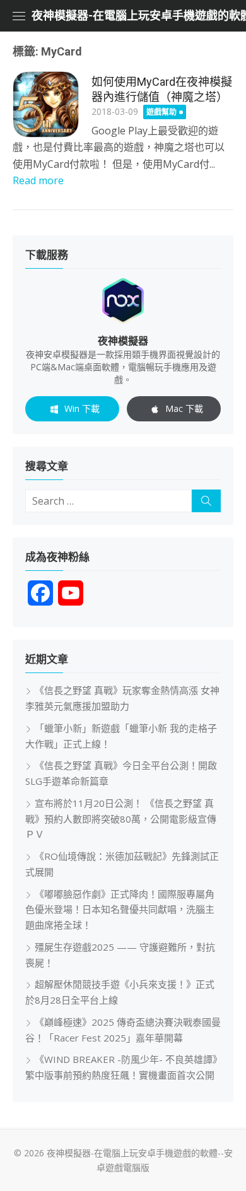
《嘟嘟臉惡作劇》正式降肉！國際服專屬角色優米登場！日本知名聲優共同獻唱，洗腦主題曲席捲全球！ (119, 910)
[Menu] (19, 15)
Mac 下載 (184, 408)
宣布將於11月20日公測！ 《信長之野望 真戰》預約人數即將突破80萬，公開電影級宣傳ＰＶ (120, 819)
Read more (38, 180)
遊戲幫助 (161, 112)
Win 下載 (82, 408)
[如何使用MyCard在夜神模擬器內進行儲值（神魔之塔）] (46, 104)
